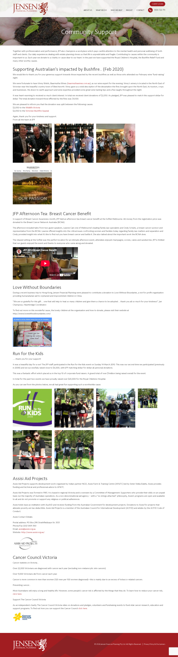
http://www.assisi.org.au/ (32, 532)
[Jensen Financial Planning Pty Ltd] (30, 8)
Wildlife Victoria (33, 107)
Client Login (157, 4)
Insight (129, 10)
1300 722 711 (159, 9)
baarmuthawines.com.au (79, 83)
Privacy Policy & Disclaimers (154, 644)
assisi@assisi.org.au (27, 529)
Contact (140, 10)
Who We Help (116, 10)
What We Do (101, 10)
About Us (88, 10)
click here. (17, 594)
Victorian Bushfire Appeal (37, 110)
